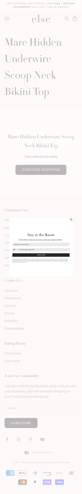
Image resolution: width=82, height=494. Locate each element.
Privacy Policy (20, 262)
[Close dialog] (71, 219)
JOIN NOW (41, 255)
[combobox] (15, 249)
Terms (25, 262)
